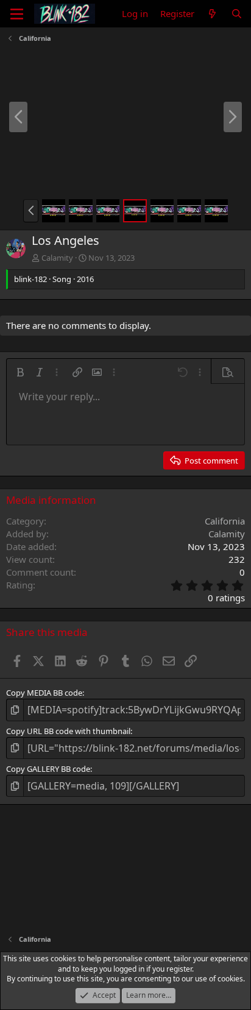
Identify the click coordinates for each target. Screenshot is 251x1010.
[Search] (237, 13)
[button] (30, 210)
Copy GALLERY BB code (48, 768)
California (225, 521)
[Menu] (16, 14)
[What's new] (212, 13)
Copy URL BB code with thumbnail (68, 731)
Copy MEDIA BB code (44, 692)
